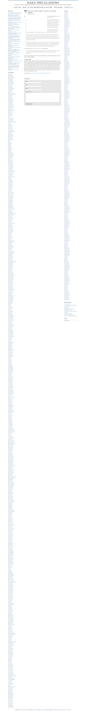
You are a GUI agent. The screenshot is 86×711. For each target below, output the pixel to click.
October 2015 (66, 167)
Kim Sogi (9, 413)
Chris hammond (11, 174)
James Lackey (10, 317)
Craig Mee (10, 186)
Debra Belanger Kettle (12, 213)
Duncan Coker (10, 229)
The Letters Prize (67, 304)
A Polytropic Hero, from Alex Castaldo (14, 17)
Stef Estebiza (10, 616)
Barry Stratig (10, 137)
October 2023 (66, 53)
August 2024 (66, 41)
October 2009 (66, 253)
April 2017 (66, 146)
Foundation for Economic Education (70, 311)
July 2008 (66, 271)
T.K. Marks (10, 639)
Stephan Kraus (10, 623)
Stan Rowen (10, 614)
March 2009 (66, 261)
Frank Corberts (10, 254)
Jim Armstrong (10, 356)
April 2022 (66, 74)
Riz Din (9, 568)
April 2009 (66, 260)
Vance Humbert (10, 673)
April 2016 (66, 160)
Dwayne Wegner (11, 230)
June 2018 (66, 129)
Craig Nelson (10, 187)
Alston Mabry (10, 99)
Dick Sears (10, 219)
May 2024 (66, 44)
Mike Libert (10, 494)
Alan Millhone (10, 87)
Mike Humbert (10, 493)
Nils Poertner (10, 521)
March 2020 (66, 104)
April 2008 (66, 274)
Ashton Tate (10, 129)
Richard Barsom (11, 562)
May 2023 (66, 59)
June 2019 (66, 115)
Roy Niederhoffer (11, 589)
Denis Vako (10, 216)
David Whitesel (10, 207)
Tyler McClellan (10, 670)
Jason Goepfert (10, 330)
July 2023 (66, 56)
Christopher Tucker (11, 176)
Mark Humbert (10, 450)
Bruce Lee (10, 158)
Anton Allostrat (10, 119)
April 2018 (66, 131)
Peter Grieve (10, 540)
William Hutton (10, 695)
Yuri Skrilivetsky (10, 705)
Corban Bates (10, 181)
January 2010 (66, 249)
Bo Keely (9, 151)
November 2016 (67, 152)
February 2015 (66, 177)
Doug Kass (10, 224)
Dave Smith (10, 199)
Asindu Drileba (10, 130)
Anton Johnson (10, 120)
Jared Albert (10, 329)
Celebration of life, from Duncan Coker (14, 13)
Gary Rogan (10, 267)
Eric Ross (9, 244)
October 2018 (66, 124)
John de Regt (10, 372)
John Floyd (10, 373)
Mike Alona (10, 491)
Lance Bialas (10, 422)
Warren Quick (10, 690)
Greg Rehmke (10, 287)
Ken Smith (10, 403)
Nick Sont (9, 516)
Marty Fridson (10, 460)
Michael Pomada (11, 481)
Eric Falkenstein (11, 242)
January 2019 (66, 121)
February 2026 (66, 19)
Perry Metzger (10, 535)
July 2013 (66, 199)
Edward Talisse (10, 237)
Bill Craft (9, 144)
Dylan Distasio (10, 231)
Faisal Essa (10, 249)
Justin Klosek (10, 394)
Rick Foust (10, 566)
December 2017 (67, 136)
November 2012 (67, 209)
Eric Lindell (10, 243)
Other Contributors (11, 524)
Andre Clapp (10, 102)
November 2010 (67, 237)
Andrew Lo (10, 108)
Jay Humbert (10, 337)
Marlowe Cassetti (11, 456)
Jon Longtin (10, 385)
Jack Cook (10, 310)
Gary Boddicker (10, 263)
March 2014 (66, 190)
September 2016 (67, 154)
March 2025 (66, 32)
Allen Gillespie (10, 98)
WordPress (34, 709)
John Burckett (10, 369)
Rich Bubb (10, 560)
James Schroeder (11, 319)
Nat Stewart (10, 504)
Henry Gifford (10, 298)
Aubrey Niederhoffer (11, 131)
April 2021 (66, 88)
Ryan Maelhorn (10, 597)
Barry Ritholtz (10, 136)
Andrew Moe (10, 111)
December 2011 (67, 222)
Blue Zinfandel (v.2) (42, 709)
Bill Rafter (9, 150)
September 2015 (67, 168)
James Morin (10, 318)
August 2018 (66, 127)
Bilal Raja (9, 142)
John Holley (10, 374)
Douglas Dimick (10, 226)
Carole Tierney (10, 167)
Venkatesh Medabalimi (12, 676)
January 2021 (66, 92)
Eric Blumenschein (11, 241)
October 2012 (66, 210)
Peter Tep (9, 547)
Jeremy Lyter (10, 351)
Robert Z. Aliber (10, 578)
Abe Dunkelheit (10, 75)
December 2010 (67, 236)
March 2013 (66, 204)
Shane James (10, 610)
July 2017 (66, 142)
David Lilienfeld (10, 206)
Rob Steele (10, 571)
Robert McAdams (11, 574)
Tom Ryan (10, 661)
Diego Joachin (10, 220)
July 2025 (66, 28)
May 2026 (66, 16)
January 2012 (66, 221)
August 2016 (66, 155)
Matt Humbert (10, 462)
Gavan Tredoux (10, 268)
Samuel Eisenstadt (11, 603)
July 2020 (66, 99)
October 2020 (66, 96)
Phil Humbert (10, 549)
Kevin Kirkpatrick (11, 410)
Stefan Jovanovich (11, 617)
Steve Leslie (10, 628)
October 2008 (66, 267)
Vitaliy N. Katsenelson (12, 686)
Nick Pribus (10, 515)
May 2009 (66, 259)
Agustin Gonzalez (11, 83)
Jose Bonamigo (10, 391)
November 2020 (67, 94)
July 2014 (66, 185)
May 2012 (66, 216)
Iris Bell (9, 305)
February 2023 (66, 62)
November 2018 (67, 123)
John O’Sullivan (10, 379)
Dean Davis (10, 210)
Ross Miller (10, 587)
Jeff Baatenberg (10, 342)
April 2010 (66, 246)
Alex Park (9, 92)
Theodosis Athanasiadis (12, 641)
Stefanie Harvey (11, 621)
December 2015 (67, 165)
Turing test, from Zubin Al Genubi (13, 35)
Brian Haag (10, 156)
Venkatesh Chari (11, 674)
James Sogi (10, 322)
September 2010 (67, 240)
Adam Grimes (10, 76)
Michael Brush (10, 471)
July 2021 (66, 85)
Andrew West (10, 112)
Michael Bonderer (11, 469)
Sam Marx (10, 602)
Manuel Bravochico (11, 441)
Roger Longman (11, 585)
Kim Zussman (10, 415)
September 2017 (67, 140)
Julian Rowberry (11, 393)
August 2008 (66, 270)
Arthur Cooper (10, 127)
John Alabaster (10, 367)
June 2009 (66, 258)
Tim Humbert (10, 646)
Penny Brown (10, 534)
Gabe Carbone (10, 257)
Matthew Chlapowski (11, 465)
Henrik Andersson (11, 295)
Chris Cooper (10, 173)
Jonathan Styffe (10, 387)
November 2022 (67, 66)
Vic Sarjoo (10, 677)
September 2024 (67, 40)
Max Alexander (10, 467)
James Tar (10, 323)
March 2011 (66, 233)
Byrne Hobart (10, 162)
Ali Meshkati (10, 95)
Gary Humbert (10, 264)
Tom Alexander (10, 652)
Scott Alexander (10, 604)
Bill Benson (10, 143)
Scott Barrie (10, 605)
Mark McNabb (10, 454)
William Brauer (10, 692)
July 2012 (66, 214)
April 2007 (66, 289)
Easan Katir (10, 232)
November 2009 (67, 252)
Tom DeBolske (10, 654)
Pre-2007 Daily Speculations (69, 314)
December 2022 (67, 65)
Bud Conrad (10, 161)
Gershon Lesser (11, 279)
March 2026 (66, 18)
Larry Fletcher (10, 423)
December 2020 (67, 93)
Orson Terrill (10, 523)
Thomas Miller (10, 643)
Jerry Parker (10, 354)
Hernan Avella (10, 300)
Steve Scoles (10, 629)
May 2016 (66, 159)
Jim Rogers (10, 362)
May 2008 (66, 273)
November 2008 (67, 266)
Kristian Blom (10, 419)
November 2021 (67, 80)
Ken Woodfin (10, 404)
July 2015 (66, 171)
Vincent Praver (10, 684)
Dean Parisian (10, 211)
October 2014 (66, 181)
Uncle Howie (10, 671)
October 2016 (66, 153)
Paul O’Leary (10, 533)
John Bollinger (10, 368)
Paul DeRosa (10, 530)
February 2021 (66, 91)
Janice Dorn (10, 328)
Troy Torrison (10, 667)
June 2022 (66, 72)
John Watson (10, 381)
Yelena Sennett (10, 701)
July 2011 (66, 228)
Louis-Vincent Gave (11, 437)
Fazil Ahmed (10, 250)
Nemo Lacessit (10, 509)
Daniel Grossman (11, 195)
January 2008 (66, 278)
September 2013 (67, 197)
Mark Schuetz (10, 455)
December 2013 (67, 193)
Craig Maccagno (11, 185)
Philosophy (58, 7)
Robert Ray (10, 577)
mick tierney (10, 490)
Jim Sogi (9, 363)
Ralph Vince (10, 556)
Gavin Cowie (10, 269)
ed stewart (10, 236)
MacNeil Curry (10, 440)
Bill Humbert (10, 149)
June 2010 (66, 243)
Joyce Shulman (10, 392)
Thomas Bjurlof (10, 642)
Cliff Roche (10, 177)
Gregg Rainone (10, 288)
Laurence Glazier (11, 429)
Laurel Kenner (10, 428)
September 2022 (67, 68)
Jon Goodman (10, 384)
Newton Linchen (11, 510)
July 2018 (66, 128)
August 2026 (66, 12)
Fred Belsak (10, 255)
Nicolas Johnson (11, 518)
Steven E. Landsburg (11, 633)
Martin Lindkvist (10, 459)
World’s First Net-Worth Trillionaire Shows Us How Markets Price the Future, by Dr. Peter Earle (14, 50)
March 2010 (66, 247)
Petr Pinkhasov (10, 548)
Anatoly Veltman (11, 100)
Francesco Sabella (11, 251)
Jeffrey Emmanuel (11, 349)
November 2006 (67, 295)
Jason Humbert (10, 331)
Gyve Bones (10, 291)
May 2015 (66, 173)
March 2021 (66, 90)
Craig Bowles (10, 182)
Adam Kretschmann (11, 77)
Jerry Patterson (10, 355)
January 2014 (66, 192)
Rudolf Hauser (10, 590)
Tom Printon (10, 660)
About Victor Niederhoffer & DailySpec (37, 7)
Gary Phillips (10, 266)
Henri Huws (10, 294)
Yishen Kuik (10, 702)
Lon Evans (10, 436)
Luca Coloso (10, 438)
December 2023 (67, 50)
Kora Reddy (10, 417)
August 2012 (66, 212)
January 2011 (66, 235)
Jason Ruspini (10, 332)
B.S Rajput (10, 132)
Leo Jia (9, 434)
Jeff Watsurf (10, 348)
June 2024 (66, 43)
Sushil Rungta (10, 636)
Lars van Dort (10, 425)
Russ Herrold (10, 591)
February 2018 (66, 134)
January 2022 (66, 78)
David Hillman (10, 204)
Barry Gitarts (10, 133)
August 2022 (66, 69)
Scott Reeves (10, 609)
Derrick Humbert (11, 218)
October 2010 (66, 239)
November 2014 (67, 180)
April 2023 (66, 60)
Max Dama (10, 468)
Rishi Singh (10, 567)
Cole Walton (10, 180)
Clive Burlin (10, 179)
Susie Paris (10, 637)
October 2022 (66, 67)
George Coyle (10, 273)
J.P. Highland (10, 307)
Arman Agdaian (10, 125)
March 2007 (66, 290)
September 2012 (67, 211)
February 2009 (66, 262)
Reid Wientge (10, 559)
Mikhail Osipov (10, 496)
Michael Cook (10, 474)
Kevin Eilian (10, 409)
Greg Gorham (10, 286)
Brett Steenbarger (11, 155)
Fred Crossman (10, 256)
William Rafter (10, 696)
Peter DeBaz (10, 536)
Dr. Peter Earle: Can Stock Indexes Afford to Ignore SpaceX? (14, 63)
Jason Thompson (11, 336)
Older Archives (66, 299)
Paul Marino (10, 531)
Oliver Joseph (10, 522)
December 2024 (67, 36)
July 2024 (66, 42)
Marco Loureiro (10, 442)
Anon (9, 117)
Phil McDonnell (10, 550)
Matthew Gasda (10, 466)
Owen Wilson (10, 525)
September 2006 (67, 297)
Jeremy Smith (10, 353)
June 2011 (66, 229)
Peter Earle (10, 537)
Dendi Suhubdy (10, 214)
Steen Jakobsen (11, 615)
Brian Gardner (54, 709)
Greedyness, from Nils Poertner (13, 26)
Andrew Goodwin (11, 107)
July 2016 (66, 156)
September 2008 (67, 268)
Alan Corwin (10, 86)
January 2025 (66, 35)
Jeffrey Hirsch (10, 350)
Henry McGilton (10, 299)
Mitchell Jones (10, 498)
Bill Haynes (10, 148)
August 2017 (66, 141)
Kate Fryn (9, 398)
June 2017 (66, 143)
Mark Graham (10, 448)
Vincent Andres (10, 683)
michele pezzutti (11, 486)
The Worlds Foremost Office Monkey (65, 709)
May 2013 (66, 202)
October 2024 (66, 38)
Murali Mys (10, 503)
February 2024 (66, 48)
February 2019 (66, 119)
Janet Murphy (10, 326)
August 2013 (66, 198)
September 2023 (67, 54)
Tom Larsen (10, 658)
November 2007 (67, 280)
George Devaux (10, 275)
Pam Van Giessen (11, 528)
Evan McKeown (10, 245)
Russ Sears (10, 593)
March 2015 (66, 175)
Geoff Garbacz (10, 272)
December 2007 (67, 279)
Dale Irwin (10, 189)
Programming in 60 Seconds (69, 308)
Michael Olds (10, 479)
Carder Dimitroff (10, 164)
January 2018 (66, 135)
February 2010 (66, 248)
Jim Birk (9, 357)
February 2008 (66, 277)
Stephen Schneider (11, 624)
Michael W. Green (11, 484)
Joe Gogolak (10, 366)
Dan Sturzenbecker (11, 193)
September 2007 (67, 283)
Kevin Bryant (10, 406)
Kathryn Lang (10, 399)
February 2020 (66, 105)
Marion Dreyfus (10, 444)
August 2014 (66, 184)
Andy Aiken (10, 113)
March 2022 (66, 75)
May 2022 (66, 73)
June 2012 (66, 215)
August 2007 (66, 284)
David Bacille (10, 201)
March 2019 (66, 118)
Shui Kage (10, 612)
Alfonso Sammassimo (11, 94)
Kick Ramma (10, 412)
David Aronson (10, 200)
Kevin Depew (10, 407)
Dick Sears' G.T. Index (68, 313)
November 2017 (67, 137)
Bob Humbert (10, 152)
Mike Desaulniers (11, 492)
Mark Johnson (10, 453)
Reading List (66, 307)
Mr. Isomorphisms (11, 500)
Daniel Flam (10, 194)
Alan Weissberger (11, 88)
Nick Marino (10, 512)
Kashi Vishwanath (11, 397)
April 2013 (66, 203)
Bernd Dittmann (10, 139)
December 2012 (67, 208)
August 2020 (66, 98)
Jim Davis (9, 359)
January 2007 (66, 292)
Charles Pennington (11, 170)
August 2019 (66, 112)
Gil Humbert (10, 281)
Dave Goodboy (10, 198)
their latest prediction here (36, 48)
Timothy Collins (10, 649)
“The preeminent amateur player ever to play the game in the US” (15, 23)
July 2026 (66, 13)
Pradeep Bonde (10, 554)
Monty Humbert (10, 499)
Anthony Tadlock (11, 118)
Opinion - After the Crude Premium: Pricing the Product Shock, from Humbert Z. (14, 67)
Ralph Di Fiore (10, 555)
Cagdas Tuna (10, 163)
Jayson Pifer (10, 341)
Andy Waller (10, 114)
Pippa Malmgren (11, 552)
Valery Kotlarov (10, 672)
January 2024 (66, 49)
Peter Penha (10, 542)
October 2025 (66, 24)
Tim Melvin (10, 647)
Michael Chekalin (11, 472)
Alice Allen (10, 96)
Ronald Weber (10, 586)
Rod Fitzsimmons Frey (12, 581)
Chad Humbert (10, 168)
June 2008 (66, 272)
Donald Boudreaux (11, 223)
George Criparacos (11, 274)
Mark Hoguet (10, 449)
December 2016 (67, 150)
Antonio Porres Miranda (12, 121)
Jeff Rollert (10, 344)
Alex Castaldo (10, 89)
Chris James (10, 175)
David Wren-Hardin (11, 208)
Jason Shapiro (10, 335)
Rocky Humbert (10, 580)
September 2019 (67, 111)
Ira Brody (9, 304)
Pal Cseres (10, 527)
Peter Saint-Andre (11, 546)
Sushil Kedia (10, 635)
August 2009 (66, 255)
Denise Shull (10, 217)
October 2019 (66, 110)
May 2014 (66, 187)
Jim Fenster (10, 360)
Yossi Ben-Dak (10, 703)
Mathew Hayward (11, 461)
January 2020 (66, 106)
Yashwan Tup (10, 699)
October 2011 (66, 224)
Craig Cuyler (10, 183)
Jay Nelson (10, 338)
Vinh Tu (9, 685)
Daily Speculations (43, 2)
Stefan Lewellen (11, 618)
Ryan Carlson (10, 596)
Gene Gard (10, 270)
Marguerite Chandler (11, 443)
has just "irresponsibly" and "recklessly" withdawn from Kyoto (40, 73)
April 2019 (66, 117)
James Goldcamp (11, 316)
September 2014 (67, 183)
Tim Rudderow (10, 648)
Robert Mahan (10, 573)
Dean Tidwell (10, 212)
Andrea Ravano (10, 105)
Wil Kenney (10, 691)
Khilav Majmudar (11, 411)
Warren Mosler (10, 689)
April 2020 (66, 103)
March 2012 (66, 218)
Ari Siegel (9, 124)
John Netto (10, 378)
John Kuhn (10, 375)
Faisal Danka (10, 248)
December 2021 (67, 79)
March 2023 (66, 61)
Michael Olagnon (11, 478)
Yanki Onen (10, 698)
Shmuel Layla (10, 611)
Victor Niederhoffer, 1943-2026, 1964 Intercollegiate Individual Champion (14, 19)
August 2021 (66, 84)
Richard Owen (10, 565)
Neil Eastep (10, 506)
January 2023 (66, 63)
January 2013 (66, 206)
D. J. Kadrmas (10, 188)
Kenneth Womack (11, 405)
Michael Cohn (10, 473)
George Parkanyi (11, 276)
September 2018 (67, 125)
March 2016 (66, 161)
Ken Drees (10, 400)
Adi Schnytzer (10, 81)
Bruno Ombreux (10, 160)
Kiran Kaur (10, 416)
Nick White (10, 517)
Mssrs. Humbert (10, 502)
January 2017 (66, 149)
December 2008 (67, 265)
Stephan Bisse (10, 622)
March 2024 (66, 47)
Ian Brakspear (10, 301)
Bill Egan (9, 145)
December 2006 (67, 293)
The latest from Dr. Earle (12, 31)
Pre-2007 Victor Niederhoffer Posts (70, 305)
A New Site (17, 7)
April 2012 (66, 217)
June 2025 (66, 29)
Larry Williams (10, 424)
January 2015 (66, 178)
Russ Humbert (10, 592)
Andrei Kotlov (10, 106)
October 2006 (66, 296)
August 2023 (66, 55)
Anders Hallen (10, 101)
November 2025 (67, 23)
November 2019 (67, 109)
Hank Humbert (10, 292)
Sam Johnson (10, 599)
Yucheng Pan (10, 704)
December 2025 (67, 22)
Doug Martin (10, 225)
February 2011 (66, 234)
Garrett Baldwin (10, 262)
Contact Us (68, 7)
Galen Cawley (10, 260)
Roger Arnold (10, 584)
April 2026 (66, 17)
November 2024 (67, 37)
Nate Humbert (10, 505)
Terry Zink (9, 640)
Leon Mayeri (10, 435)
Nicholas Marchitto (11, 511)
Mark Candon (10, 446)
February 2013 (66, 205)
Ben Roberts (10, 138)
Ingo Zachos (10, 303)
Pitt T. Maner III (10, 553)
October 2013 (66, 196)
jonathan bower (10, 386)
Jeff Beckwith (10, 343)
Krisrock (9, 418)
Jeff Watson (10, 347)
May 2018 (66, 130)
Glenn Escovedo (11, 282)
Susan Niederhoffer (11, 634)
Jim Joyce (9, 361)
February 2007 (66, 291)
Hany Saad (10, 293)
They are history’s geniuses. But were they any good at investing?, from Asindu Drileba (14, 37)
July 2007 (66, 285)
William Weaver (10, 697)
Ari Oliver (9, 123)
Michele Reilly (10, 487)
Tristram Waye (10, 666)
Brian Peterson (10, 157)
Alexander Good (11, 93)
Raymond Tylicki (11, 558)
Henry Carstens (10, 297)
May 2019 (66, 116)
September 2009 (67, 254)
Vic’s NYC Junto (67, 306)
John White (10, 382)
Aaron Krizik (10, 74)
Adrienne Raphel (11, 82)
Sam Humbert (10, 598)
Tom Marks (10, 659)
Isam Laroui (10, 306)
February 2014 (66, 191)
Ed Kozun (9, 235)
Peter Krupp (10, 541)
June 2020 (66, 100)
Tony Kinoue (10, 664)
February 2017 (66, 148)
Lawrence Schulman (11, 431)
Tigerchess (66, 312)
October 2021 (66, 81)
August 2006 (66, 298)
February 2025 (66, 34)
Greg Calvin (10, 285)
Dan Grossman (10, 192)
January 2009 (66, 264)
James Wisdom (10, 324)
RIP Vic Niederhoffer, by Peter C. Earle (14, 12)
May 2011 (66, 230)
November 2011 (67, 223)
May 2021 (66, 87)
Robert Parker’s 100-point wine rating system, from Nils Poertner (14, 33)
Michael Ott (10, 480)
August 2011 (66, 227)
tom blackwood (10, 653)
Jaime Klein (10, 313)
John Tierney (10, 380)
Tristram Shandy (11, 665)
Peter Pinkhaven (11, 543)
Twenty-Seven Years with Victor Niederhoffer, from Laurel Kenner (13, 15)
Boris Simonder (10, 154)
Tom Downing (10, 655)
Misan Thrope (10, 497)
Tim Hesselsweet (11, 645)
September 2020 (67, 97)
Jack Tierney (10, 312)
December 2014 (67, 179)
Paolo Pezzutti (10, 529)
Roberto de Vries (11, 579)
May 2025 (66, 30)
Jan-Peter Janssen (11, 325)
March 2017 (66, 147)
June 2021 (66, 86)
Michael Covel (10, 475)
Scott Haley (10, 608)
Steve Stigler (10, 630)
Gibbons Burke (10, 280)
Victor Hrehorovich (11, 678)
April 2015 (66, 174)
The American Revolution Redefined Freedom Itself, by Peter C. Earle (14, 40)
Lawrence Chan (11, 430)
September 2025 (67, 25)
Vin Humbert (10, 680)
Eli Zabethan (10, 239)
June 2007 (66, 286)
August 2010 (66, 241)
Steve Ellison (10, 627)
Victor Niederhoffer (11, 679)
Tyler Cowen (10, 668)
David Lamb (10, 205)
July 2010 (66, 242)
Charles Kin (10, 169)
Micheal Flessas (11, 485)
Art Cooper (10, 126)
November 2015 (67, 166)
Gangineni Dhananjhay (12, 261)
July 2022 (66, 71)
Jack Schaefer (10, 311)
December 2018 (67, 122)
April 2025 (66, 31)
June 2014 (66, 186)
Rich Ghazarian (10, 561)
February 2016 (66, 162)
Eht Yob (9, 238)
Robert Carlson (10, 572)
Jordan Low (10, 388)
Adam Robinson (11, 80)
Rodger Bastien (10, 583)
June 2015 (66, 172)
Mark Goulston (10, 447)
